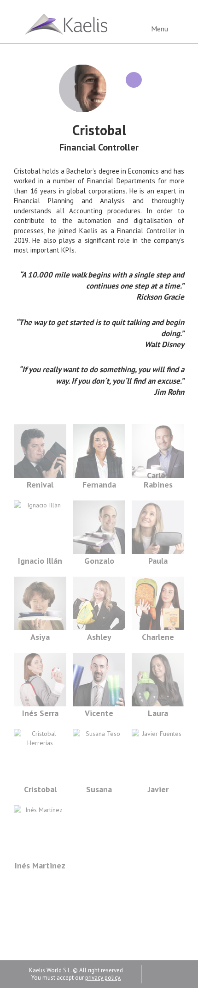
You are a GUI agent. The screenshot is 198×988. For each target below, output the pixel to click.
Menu (160, 28)
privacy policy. (103, 978)
